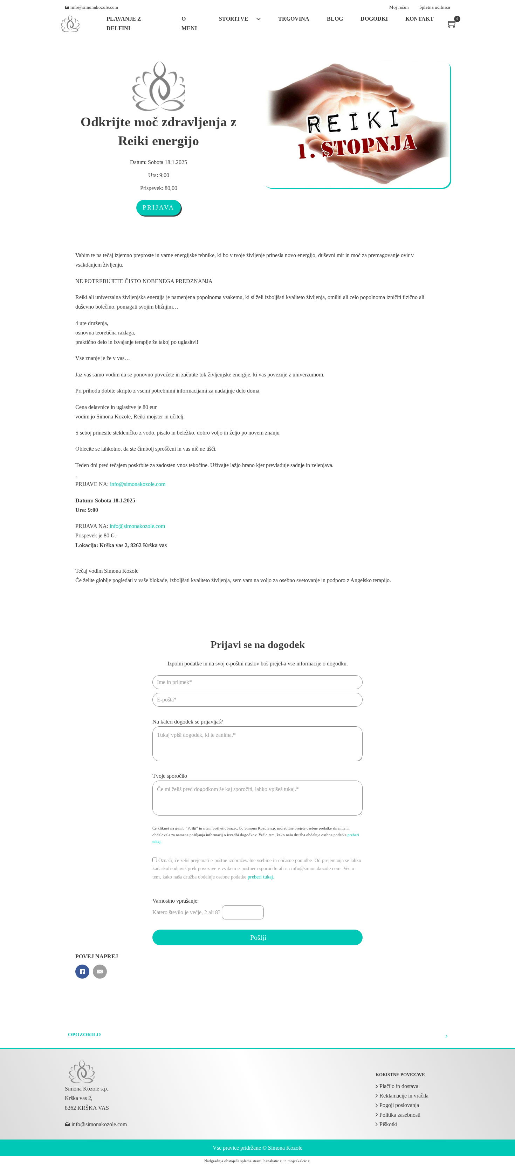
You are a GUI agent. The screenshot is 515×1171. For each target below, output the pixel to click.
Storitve (233, 19)
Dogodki (374, 19)
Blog (335, 19)
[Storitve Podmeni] (258, 19)
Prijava (158, 207)
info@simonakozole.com (137, 484)
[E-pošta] (100, 972)
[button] (257, 1036)
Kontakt (419, 19)
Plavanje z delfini (124, 23)
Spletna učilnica (434, 7)
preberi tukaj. (261, 877)
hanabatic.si (272, 1161)
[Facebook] (82, 972)
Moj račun (399, 7)
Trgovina (293, 19)
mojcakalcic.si (299, 1161)
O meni (189, 23)
